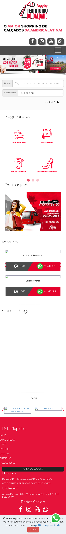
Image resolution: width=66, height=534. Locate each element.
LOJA (26, 266)
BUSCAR (50, 102)
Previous (5, 265)
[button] (5, 63)
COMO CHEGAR (7, 440)
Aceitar (33, 530)
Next (60, 265)
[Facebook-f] (32, 41)
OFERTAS (4, 454)
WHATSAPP (53, 266)
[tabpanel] (33, 151)
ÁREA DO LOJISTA (33, 469)
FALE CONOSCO (8, 463)
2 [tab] (33, 180)
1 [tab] (28, 180)
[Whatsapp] (60, 41)
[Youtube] (50, 41)
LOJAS (3, 445)
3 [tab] (37, 180)
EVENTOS (4, 449)
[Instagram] (41, 41)
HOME (3, 435)
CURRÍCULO (5, 458)
